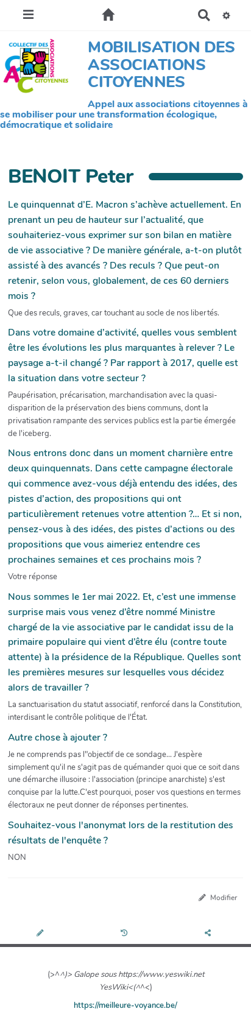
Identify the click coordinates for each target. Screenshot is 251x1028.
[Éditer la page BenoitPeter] (42, 934)
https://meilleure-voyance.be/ (125, 1005)
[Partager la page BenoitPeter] (208, 934)
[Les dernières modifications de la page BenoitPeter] (126, 934)
